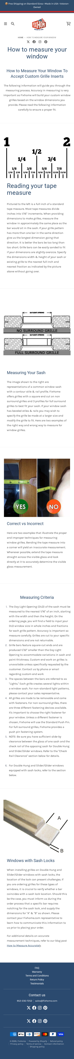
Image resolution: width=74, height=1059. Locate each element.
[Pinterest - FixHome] (46, 42)
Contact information (54, 1044)
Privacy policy (16, 1044)
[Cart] (68, 24)
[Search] (13, 24)
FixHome (22, 1041)
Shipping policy (37, 1046)
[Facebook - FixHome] (34, 42)
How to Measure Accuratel (23, 945)
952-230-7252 (24, 1000)
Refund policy (56, 1041)
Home (20, 37)
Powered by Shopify (38, 1041)
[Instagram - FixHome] (40, 42)
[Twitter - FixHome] (28, 42)
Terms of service (33, 1044)
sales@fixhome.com (46, 1000)
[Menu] (5, 24)
